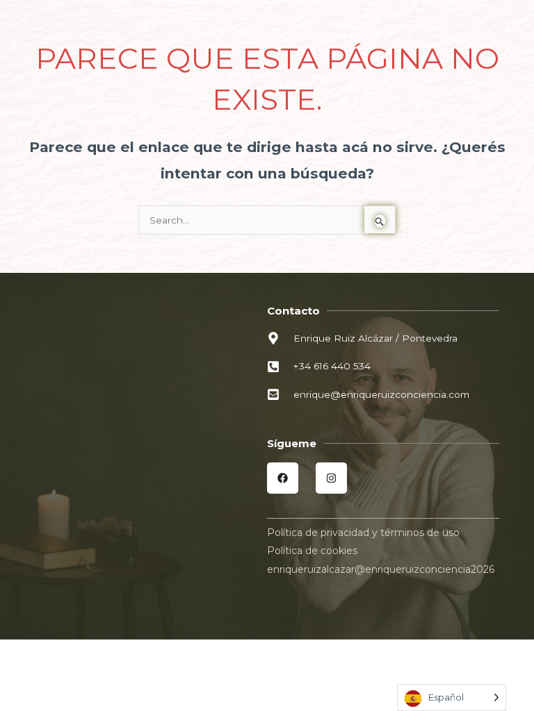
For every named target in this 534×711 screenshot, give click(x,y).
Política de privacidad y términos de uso (363, 532)
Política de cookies (312, 550)
